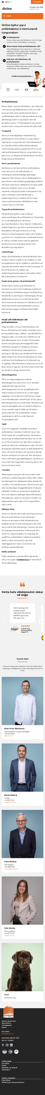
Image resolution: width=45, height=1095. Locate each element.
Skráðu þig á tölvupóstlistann (13, 1082)
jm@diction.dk (9, 935)
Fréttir (4, 1066)
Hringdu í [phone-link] (36, 7)
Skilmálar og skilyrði (9, 1068)
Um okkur (5, 1063)
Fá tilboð (37, 2)
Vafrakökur (6, 1070)
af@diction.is (8, 736)
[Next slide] (40, 621)
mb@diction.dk (9, 802)
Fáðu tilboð (6, 1080)
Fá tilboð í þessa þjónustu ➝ (22, 76)
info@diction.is (23, 560)
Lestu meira (9, 703)
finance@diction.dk (11, 869)
